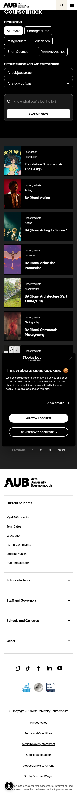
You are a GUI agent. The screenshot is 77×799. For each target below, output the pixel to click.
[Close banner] (70, 358)
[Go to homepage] (38, 482)
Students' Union (17, 553)
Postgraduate (16, 41)
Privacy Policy (38, 722)
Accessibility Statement (38, 765)
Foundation (41, 41)
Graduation (14, 535)
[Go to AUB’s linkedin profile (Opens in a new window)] (49, 668)
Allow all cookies (38, 418)
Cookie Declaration (38, 754)
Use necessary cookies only (38, 431)
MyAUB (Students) (18, 517)
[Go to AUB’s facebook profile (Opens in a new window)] (38, 668)
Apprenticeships (53, 51)
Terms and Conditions (38, 733)
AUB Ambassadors (18, 562)
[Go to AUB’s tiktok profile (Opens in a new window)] (27, 668)
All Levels (13, 31)
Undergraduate (38, 31)
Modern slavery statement (38, 744)
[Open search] (61, 5)
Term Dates (14, 526)
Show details (55, 403)
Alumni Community (19, 544)
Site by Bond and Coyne (39, 776)
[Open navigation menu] (72, 5)
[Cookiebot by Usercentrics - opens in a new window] (23, 358)
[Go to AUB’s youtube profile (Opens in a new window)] (59, 668)
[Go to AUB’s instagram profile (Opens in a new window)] (17, 668)
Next (61, 450)
